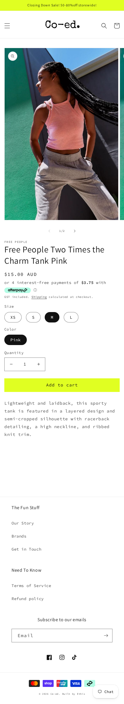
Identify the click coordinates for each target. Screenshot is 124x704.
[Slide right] (74, 231)
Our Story (23, 523)
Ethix (81, 693)
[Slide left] (49, 231)
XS (13, 317)
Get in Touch (26, 549)
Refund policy (28, 598)
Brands (19, 536)
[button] (7, 25)
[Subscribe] (105, 635)
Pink (15, 339)
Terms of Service (31, 585)
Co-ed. (55, 693)
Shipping (39, 297)
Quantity (14, 352)
